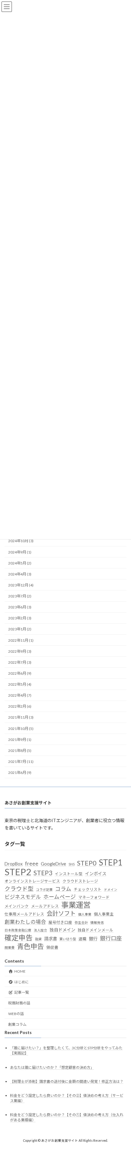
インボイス (95, 873)
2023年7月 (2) (19, 596)
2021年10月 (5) (21, 728)
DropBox (14, 863)
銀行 (93, 938)
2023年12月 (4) (21, 585)
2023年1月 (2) (19, 629)
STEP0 (86, 863)
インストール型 (69, 873)
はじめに (21, 981)
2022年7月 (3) (19, 662)
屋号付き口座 (60, 922)
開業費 (10, 947)
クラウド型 (19, 888)
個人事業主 (104, 914)
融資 (38, 939)
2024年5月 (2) (19, 563)
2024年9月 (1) (19, 552)
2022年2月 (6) (19, 706)
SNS (72, 864)
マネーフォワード (94, 897)
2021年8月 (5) (19, 750)
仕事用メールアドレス (24, 914)
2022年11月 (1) (21, 640)
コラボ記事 (44, 889)
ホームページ (59, 897)
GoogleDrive (53, 863)
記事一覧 (21, 992)
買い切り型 (67, 939)
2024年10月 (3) (21, 541)
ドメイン (110, 889)
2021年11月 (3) (21, 717)
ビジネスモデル (23, 897)
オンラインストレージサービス (32, 881)
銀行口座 (111, 938)
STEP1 (110, 862)
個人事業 (84, 914)
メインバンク (17, 906)
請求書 (50, 938)
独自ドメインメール (95, 929)
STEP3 (43, 872)
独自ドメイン (62, 929)
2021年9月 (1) (19, 739)
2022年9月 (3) (19, 651)
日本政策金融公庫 (18, 930)
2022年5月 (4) (19, 684)
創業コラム (17, 1024)
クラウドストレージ (80, 881)
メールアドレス (45, 906)
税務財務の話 (19, 1003)
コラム (63, 889)
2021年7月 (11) (21, 761)
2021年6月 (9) (19, 772)
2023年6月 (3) (19, 607)
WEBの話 (16, 1013)
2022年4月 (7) (19, 695)
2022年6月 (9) (19, 673)
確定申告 (19, 937)
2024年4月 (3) (19, 574)
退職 (83, 938)
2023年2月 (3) (19, 618)
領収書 (52, 947)
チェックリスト (87, 889)
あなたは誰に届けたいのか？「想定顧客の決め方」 (52, 1067)
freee (31, 863)
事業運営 (75, 905)
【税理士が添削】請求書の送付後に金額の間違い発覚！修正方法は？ (66, 1081)
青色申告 (30, 946)
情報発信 (97, 922)
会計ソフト (61, 913)
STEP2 (18, 872)
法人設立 (40, 930)
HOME (20, 971)
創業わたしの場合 (25, 922)
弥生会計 (81, 922)
